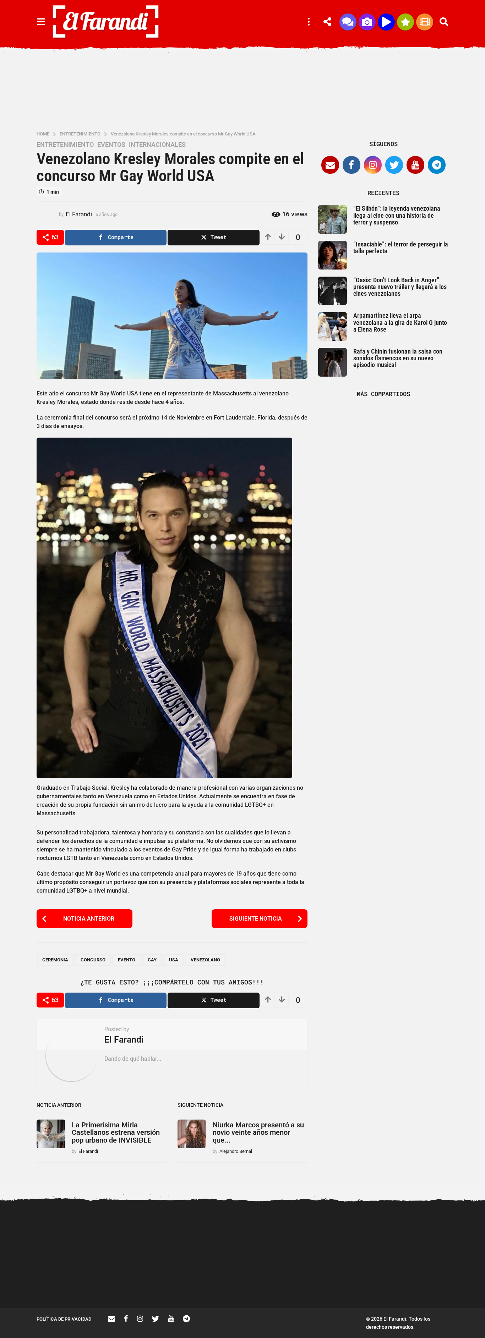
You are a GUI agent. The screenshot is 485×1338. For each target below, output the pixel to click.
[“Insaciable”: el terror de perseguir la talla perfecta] (332, 255)
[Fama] (367, 21)
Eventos (111, 144)
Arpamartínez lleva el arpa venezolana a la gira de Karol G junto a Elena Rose (400, 322)
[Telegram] (437, 165)
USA (173, 959)
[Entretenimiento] (424, 21)
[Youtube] (415, 165)
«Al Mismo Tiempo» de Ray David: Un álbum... (427, 1282)
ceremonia (55, 959)
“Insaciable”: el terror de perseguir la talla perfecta (400, 247)
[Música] (386, 21)
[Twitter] (394, 165)
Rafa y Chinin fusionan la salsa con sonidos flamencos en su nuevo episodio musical (397, 358)
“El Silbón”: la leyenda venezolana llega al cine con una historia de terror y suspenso (396, 215)
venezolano (205, 959)
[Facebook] (351, 165)
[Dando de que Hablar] (347, 21)
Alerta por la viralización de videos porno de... (72, 1282)
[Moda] (405, 21)
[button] (41, 22)
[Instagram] (373, 165)
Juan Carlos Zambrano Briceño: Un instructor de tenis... (356, 1285)
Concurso (93, 959)
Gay (152, 959)
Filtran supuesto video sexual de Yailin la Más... (143, 1282)
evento (126, 959)
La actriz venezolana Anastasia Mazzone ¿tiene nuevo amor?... (285, 1233)
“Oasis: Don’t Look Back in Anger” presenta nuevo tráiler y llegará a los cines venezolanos (400, 287)
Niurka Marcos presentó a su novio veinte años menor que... (258, 1132)
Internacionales (157, 144)
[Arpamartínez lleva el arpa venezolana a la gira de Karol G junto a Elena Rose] (332, 326)
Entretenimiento (65, 144)
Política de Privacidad (64, 1319)
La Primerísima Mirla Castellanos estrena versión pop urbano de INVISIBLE (116, 1132)
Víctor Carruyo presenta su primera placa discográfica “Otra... (214, 1285)
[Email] (330, 165)
